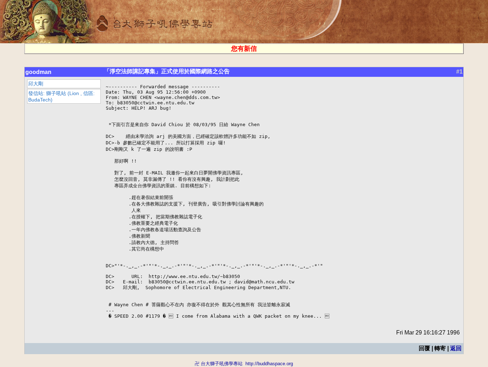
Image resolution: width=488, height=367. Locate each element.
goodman (38, 72)
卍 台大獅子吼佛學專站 (219, 363)
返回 (456, 348)
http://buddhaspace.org (269, 363)
